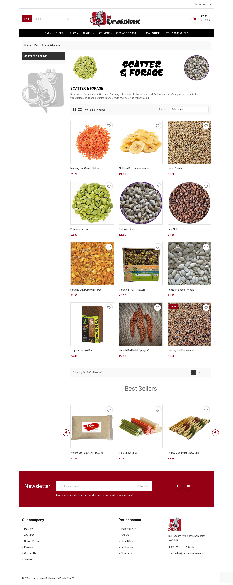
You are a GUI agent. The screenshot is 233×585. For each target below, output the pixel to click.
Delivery (28, 528)
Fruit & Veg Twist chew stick (184, 452)
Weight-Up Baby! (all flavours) (87, 452)
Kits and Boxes (126, 33)
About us (29, 535)
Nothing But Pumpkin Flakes (86, 289)
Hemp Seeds (175, 168)
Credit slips (127, 541)
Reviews (28, 547)
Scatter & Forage (35, 56)
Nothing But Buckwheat (181, 350)
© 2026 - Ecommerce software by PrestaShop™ (48, 578)
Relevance (189, 109)
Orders (125, 535)
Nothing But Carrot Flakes (84, 168)
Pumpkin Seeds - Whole (181, 289)
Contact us (30, 553)
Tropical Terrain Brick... (82, 350)
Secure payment (33, 541)
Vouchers (126, 553)
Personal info (128, 528)
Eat (47, 33)
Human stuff (151, 33)
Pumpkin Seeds (79, 229)
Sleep (59, 33)
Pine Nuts (173, 229)
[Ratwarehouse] (43, 91)
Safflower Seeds (128, 229)
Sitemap (28, 559)
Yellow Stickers (177, 33)
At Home (104, 33)
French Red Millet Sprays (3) (134, 350)
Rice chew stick (128, 452)
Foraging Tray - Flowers (132, 289)
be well (87, 33)
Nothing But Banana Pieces (134, 168)
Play (73, 33)
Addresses (127, 547)
